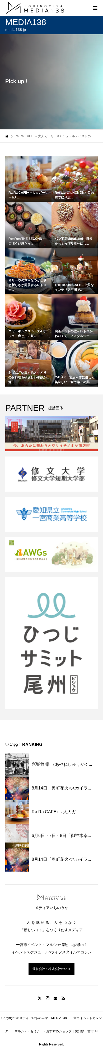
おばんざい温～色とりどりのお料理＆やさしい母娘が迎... (27, 377)
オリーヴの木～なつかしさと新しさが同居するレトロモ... (27, 285)
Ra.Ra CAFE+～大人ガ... (55, 812)
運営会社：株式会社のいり (51, 969)
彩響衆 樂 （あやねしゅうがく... (62, 764)
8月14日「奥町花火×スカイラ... (61, 788)
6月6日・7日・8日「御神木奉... (61, 835)
